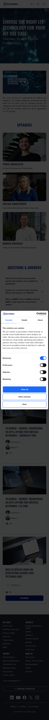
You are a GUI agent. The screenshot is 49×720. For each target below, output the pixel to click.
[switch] (43, 365)
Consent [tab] (8, 320)
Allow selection (24, 397)
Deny (24, 404)
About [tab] (40, 320)
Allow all (24, 389)
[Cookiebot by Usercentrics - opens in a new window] (36, 313)
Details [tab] (24, 320)
